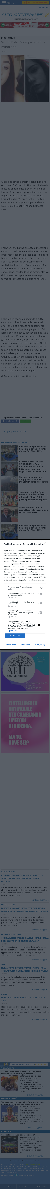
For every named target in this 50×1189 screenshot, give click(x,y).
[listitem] (25, 588)
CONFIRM (15, 636)
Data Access (25, 645)
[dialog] (25, 594)
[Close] (45, 544)
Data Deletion (10, 645)
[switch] (40, 594)
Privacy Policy (39, 645)
